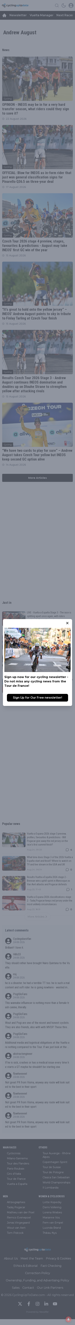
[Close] (67, 623)
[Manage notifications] (68, 1319)
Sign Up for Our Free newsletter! (37, 697)
